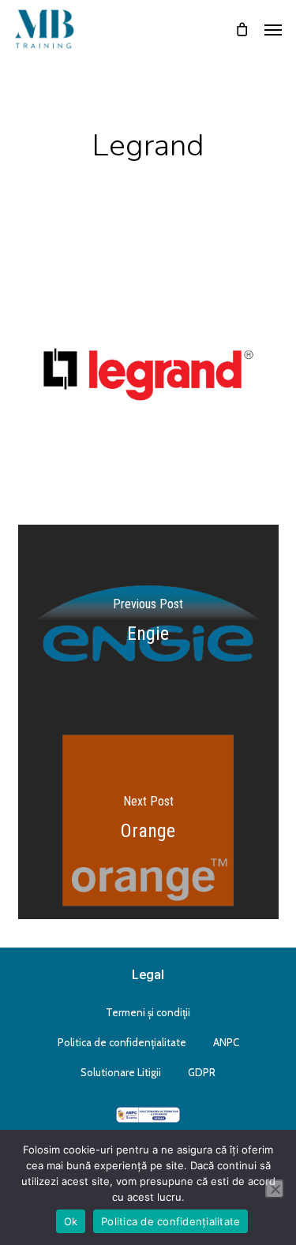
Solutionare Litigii (121, 1072)
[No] (274, 1189)
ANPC (226, 1042)
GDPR (201, 1072)
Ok (71, 1221)
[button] (273, 29)
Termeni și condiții (148, 1012)
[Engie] (148, 623)
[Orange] (148, 820)
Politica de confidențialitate (122, 1042)
